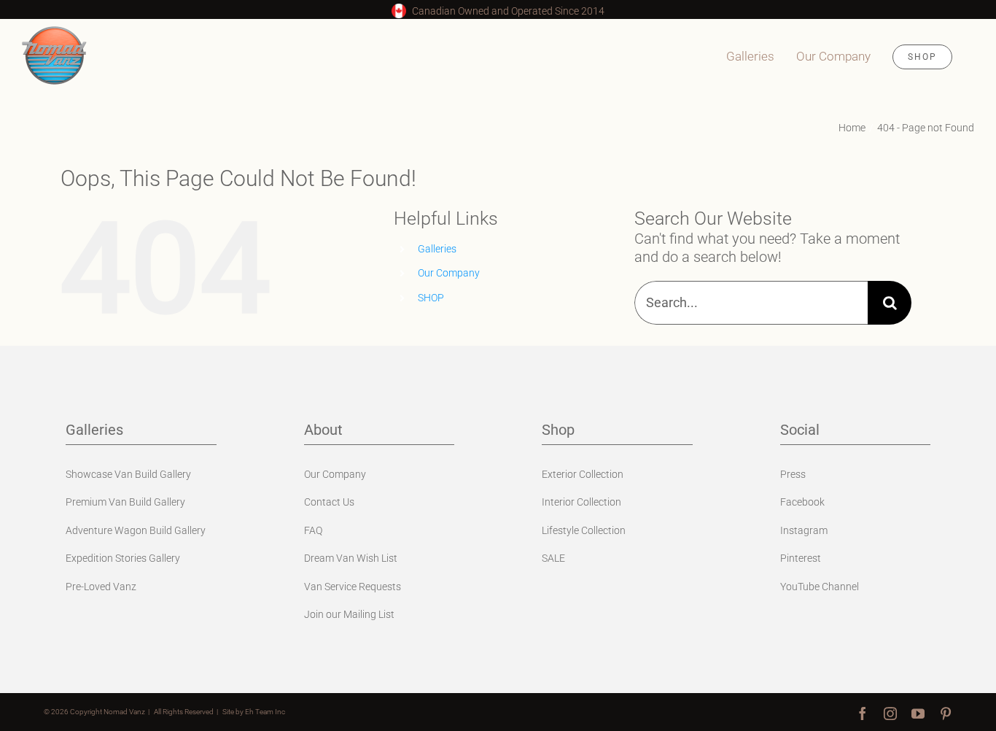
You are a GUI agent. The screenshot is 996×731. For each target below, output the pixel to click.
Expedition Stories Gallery (123, 558)
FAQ (313, 530)
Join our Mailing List (349, 614)
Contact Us (329, 502)
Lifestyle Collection (584, 530)
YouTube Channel (819, 586)
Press (793, 474)
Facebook (802, 502)
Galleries (437, 249)
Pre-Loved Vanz (101, 586)
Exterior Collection (582, 474)
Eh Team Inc (265, 712)
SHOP (431, 297)
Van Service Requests (352, 586)
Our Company (449, 273)
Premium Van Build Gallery (125, 502)
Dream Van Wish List (350, 558)
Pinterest (800, 558)
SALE (553, 558)
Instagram (804, 530)
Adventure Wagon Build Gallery (136, 530)
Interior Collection (581, 502)
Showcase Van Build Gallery (128, 474)
